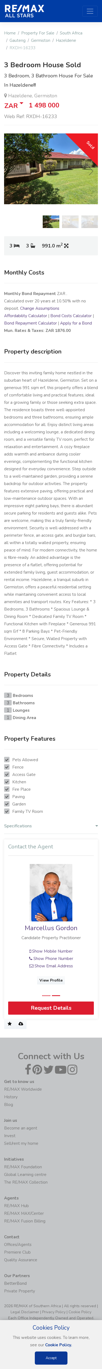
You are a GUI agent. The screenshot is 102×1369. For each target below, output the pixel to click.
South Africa (71, 33)
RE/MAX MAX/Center (24, 1213)
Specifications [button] (18, 826)
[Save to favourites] (9, 1024)
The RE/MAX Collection (26, 1182)
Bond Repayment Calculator (30, 323)
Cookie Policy (80, 1312)
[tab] (51, 827)
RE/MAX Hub (16, 1206)
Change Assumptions (39, 308)
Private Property (19, 1291)
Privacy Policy (54, 1312)
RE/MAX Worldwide (23, 1089)
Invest (10, 1136)
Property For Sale (37, 33)
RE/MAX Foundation (23, 1167)
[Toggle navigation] (90, 11)
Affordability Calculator (25, 316)
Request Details (51, 1008)
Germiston (40, 40)
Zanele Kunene (54, 928)
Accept (51, 1358)
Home (10, 33)
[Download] (21, 1024)
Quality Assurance (20, 1260)
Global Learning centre (25, 1174)
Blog (8, 1104)
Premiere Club (17, 1252)
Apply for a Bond (76, 323)
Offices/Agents (18, 1244)
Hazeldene (66, 40)
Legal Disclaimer (25, 1312)
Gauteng (18, 40)
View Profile (54, 980)
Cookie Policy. (58, 1345)
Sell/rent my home (21, 1143)
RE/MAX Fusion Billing (24, 1221)
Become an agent (20, 1128)
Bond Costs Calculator (71, 316)
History (11, 1097)
